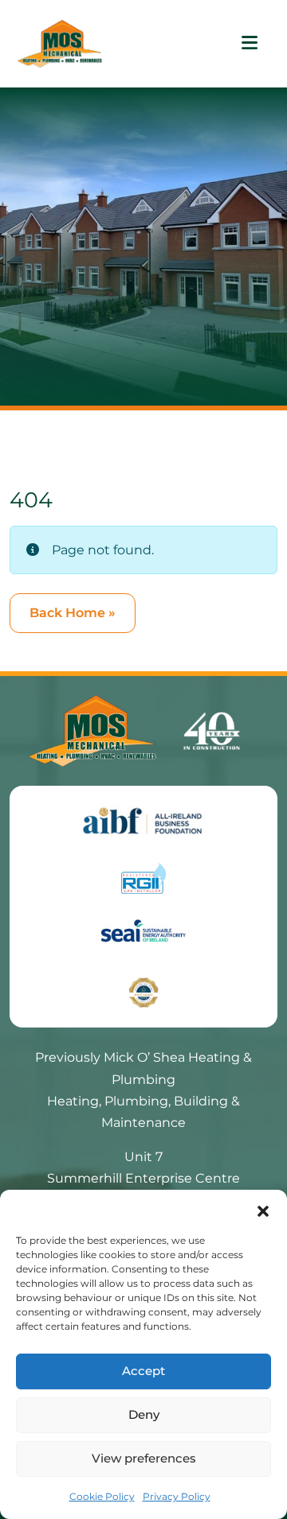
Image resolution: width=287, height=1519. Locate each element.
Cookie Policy (102, 1496)
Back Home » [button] (72, 612)
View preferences (144, 1458)
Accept (143, 1370)
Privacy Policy (176, 1496)
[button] (263, 1210)
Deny (143, 1414)
